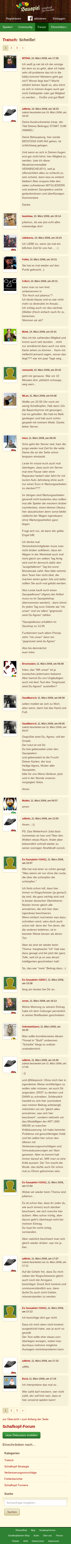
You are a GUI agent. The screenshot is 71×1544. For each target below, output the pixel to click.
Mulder (26, 800)
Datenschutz (38, 1541)
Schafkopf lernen (47, 1530)
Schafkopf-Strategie (16, 1466)
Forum (42, 27)
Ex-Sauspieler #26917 (34, 979)
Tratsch (10, 40)
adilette (26, 109)
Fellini (25, 259)
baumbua (27, 216)
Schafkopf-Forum (19, 1426)
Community (25, 27)
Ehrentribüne (59, 27)
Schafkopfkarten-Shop (19, 1535)
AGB (25, 1541)
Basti (25, 1378)
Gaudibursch (29, 697)
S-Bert (25, 281)
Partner (15, 1541)
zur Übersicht (11, 1419)
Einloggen (59, 18)
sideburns (27, 237)
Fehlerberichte (13, 1478)
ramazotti (27, 370)
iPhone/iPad (21, 1530)
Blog (33, 1530)
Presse (59, 1535)
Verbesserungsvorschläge (20, 1472)
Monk (25, 331)
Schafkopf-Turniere (16, 1485)
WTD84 (26, 58)
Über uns (47, 1535)
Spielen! (8, 27)
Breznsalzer (29, 663)
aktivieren (40, 18)
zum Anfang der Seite (35, 1419)
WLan (25, 395)
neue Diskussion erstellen (21, 1435)
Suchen (12, 1511)
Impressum (53, 1541)
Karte (36, 1535)
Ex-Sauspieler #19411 (34, 859)
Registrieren (13, 18)
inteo (25, 438)
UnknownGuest (30, 1026)
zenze (25, 1001)
